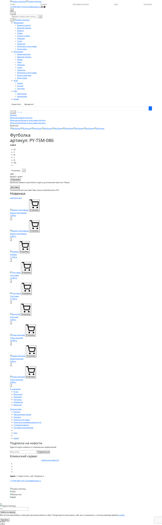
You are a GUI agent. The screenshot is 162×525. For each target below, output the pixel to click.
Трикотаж (21, 44)
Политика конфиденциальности (27, 422)
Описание (15, 179)
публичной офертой (50, 460)
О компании (15, 389)
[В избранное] (11, 218)
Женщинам (18, 23)
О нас (12, 4)
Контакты (148, 4)
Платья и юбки (23, 36)
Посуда (20, 86)
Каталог (43, 4)
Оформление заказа (22, 414)
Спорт (19, 41)
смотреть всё (16, 198)
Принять (4, 520)
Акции (16, 99)
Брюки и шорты (24, 25)
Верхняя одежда (24, 28)
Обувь (20, 33)
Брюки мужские (24, 54)
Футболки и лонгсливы (27, 46)
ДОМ (16, 80)
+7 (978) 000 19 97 (17, 7)
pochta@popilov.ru (33, 7)
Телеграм (18, 397)
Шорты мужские (24, 75)
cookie (121, 515)
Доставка (15, 187)
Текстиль (21, 88)
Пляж (19, 62)
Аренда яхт (29, 104)
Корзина (17, 417)
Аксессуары (22, 49)
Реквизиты (18, 402)
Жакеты (20, 30)
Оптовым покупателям (23, 427)
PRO (15, 91)
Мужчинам (18, 51)
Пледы (20, 83)
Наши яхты (16, 104)
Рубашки (21, 38)
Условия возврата (21, 425)
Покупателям (15, 409)
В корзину (15, 170)
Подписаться (43, 452)
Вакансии (18, 405)
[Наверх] (2, 523)
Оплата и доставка (22, 420)
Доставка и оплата (81, 4)
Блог (116, 4)
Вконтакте (18, 394)
